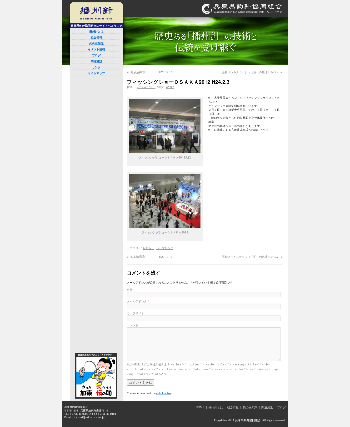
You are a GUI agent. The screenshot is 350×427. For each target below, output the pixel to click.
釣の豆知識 (96, 43)
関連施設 (96, 61)
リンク (96, 67)
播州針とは (96, 31)
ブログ (96, 55)
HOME (200, 407)
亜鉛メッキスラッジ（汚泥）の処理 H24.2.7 (252, 72)
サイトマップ (96, 73)
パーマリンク (164, 248)
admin (170, 87)
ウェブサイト (135, 313)
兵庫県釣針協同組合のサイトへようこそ (96, 25)
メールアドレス (138, 301)
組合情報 (96, 37)
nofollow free (163, 393)
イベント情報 (96, 49)
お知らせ (148, 248)
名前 (131, 289)
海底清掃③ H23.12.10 (150, 72)
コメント (132, 325)
